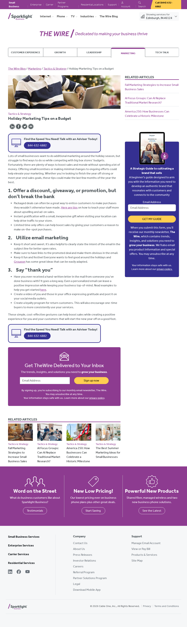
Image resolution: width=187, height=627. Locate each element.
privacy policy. (164, 269)
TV (73, 16)
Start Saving (93, 510)
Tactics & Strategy (54, 68)
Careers (78, 566)
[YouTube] (27, 572)
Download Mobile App (87, 589)
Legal (76, 584)
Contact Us (80, 543)
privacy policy (96, 398)
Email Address (152, 202)
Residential (87, 4)
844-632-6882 (37, 145)
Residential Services (21, 563)
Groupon (19, 261)
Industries (87, 16)
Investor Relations (84, 560)
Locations (98, 4)
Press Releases (82, 554)
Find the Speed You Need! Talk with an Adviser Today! (60, 139)
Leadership (94, 52)
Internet (45, 16)
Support (112, 4)
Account (125, 6)
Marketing (128, 53)
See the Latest (151, 510)
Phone (61, 16)
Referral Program (84, 572)
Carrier (49, 4)
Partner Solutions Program (90, 578)
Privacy (147, 606)
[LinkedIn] (10, 572)
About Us (79, 549)
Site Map (137, 560)
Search (142, 6)
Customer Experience (25, 52)
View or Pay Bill (140, 549)
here (43, 289)
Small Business (14, 4)
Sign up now (91, 380)
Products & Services (144, 554)
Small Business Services (23, 536)
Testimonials (35, 510)
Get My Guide (152, 219)
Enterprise (35, 4)
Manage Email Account (146, 543)
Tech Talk (162, 52)
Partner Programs (63, 4)
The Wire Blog (109, 16)
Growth (60, 52)
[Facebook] (19, 572)
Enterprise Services (21, 545)
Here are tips (69, 207)
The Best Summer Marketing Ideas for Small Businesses (108, 452)
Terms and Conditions (166, 606)
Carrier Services (18, 554)
